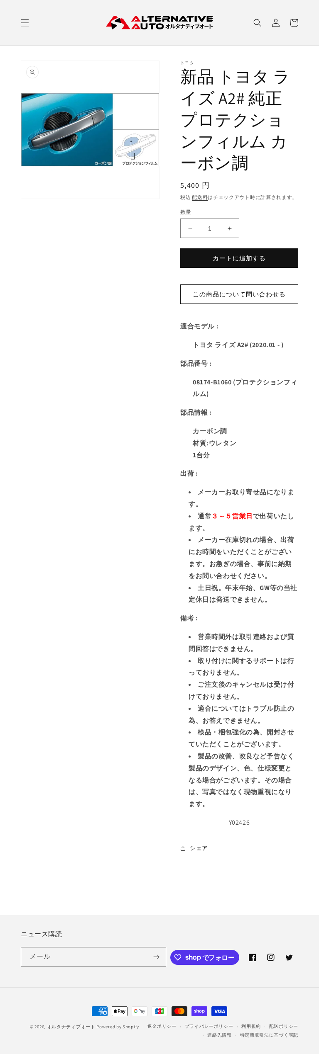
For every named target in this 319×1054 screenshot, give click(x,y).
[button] (25, 23)
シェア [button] (199, 848)
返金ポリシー (162, 1026)
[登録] (156, 957)
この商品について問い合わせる (239, 294)
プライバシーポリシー (209, 1026)
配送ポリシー (283, 1026)
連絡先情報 (219, 1035)
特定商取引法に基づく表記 (269, 1035)
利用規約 (251, 1026)
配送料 (200, 197)
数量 (185, 212)
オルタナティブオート (71, 1027)
